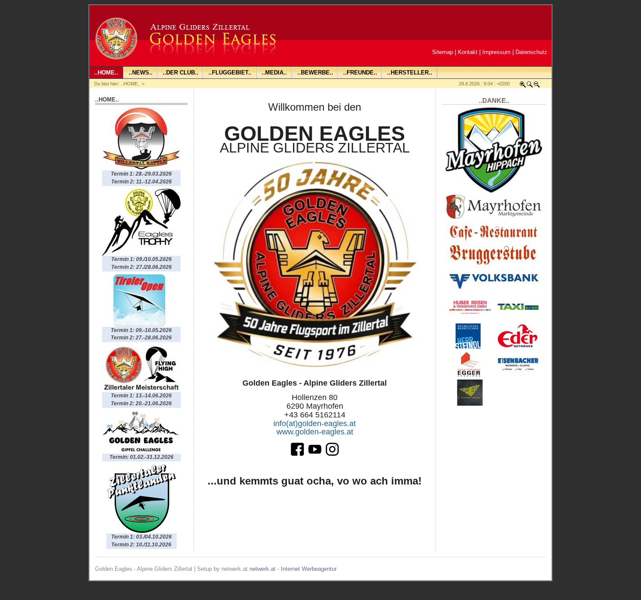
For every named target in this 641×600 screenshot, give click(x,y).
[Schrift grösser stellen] (522, 86)
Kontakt (467, 52)
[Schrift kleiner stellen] (536, 86)
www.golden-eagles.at (314, 431)
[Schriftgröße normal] (529, 86)
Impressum (496, 52)
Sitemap (442, 52)
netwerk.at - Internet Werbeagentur (293, 569)
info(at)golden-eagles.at (314, 423)
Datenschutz (531, 52)
